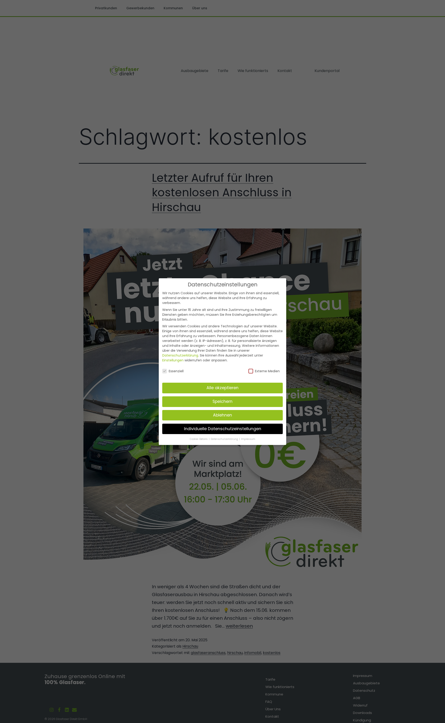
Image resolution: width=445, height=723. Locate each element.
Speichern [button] (222, 401)
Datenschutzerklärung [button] (225, 439)
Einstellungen (173, 360)
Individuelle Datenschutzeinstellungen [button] (222, 428)
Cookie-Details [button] (199, 439)
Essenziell (176, 371)
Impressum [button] (248, 439)
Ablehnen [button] (222, 415)
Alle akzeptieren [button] (222, 387)
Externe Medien (267, 371)
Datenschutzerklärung (180, 355)
